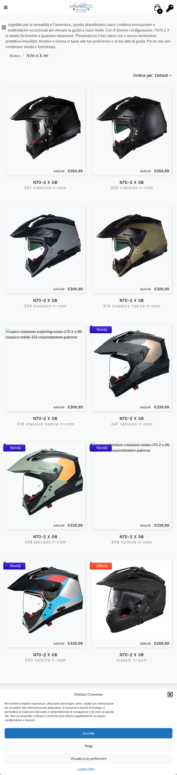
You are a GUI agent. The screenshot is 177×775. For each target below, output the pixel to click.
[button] (170, 694)
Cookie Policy (86, 769)
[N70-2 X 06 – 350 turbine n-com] (45, 600)
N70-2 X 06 (45, 185)
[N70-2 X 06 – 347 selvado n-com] (131, 363)
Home (14, 55)
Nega (89, 746)
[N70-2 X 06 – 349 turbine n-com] (131, 482)
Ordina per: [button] (150, 75)
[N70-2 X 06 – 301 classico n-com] (45, 127)
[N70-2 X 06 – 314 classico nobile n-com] (131, 245)
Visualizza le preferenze (88, 759)
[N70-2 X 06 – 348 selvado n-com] (45, 482)
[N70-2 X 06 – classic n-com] (131, 600)
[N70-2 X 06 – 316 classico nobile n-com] (45, 363)
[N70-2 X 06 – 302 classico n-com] (131, 127)
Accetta (88, 733)
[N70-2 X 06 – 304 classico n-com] (45, 245)
